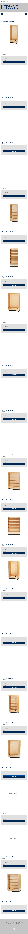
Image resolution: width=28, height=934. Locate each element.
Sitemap (20, 926)
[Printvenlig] (26, 17)
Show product (14, 62)
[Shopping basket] (26, 14)
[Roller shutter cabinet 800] (14, 306)
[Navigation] (2, 14)
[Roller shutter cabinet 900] (14, 574)
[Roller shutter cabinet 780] (14, 38)
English (3, 1)
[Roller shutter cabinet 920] (14, 752)
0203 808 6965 (10, 924)
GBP (6, 1)
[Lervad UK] (14, 7)
